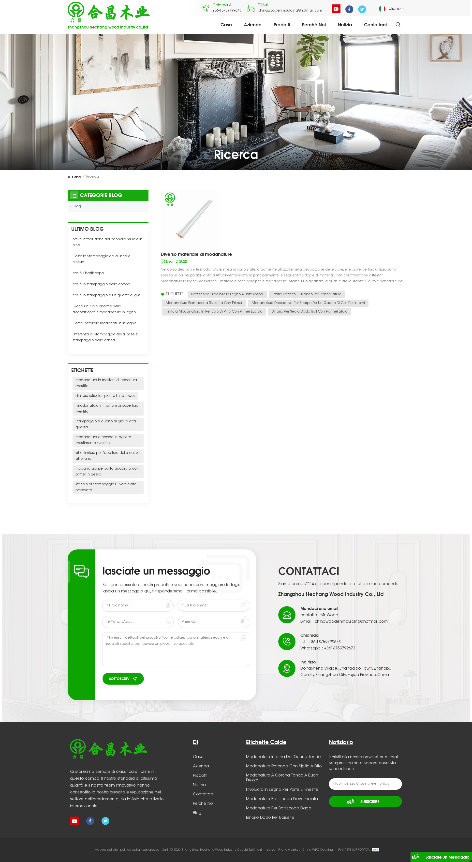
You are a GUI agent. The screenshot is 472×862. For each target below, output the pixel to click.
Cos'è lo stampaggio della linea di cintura (102, 259)
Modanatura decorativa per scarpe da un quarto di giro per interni (308, 303)
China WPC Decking (317, 849)
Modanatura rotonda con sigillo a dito (284, 766)
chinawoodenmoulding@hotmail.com (290, 11)
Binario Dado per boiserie (270, 818)
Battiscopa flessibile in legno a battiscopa (227, 294)
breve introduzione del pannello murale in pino (107, 242)
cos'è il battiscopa (88, 273)
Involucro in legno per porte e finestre (282, 790)
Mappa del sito (106, 849)
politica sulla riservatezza (140, 849)
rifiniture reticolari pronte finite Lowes (105, 396)
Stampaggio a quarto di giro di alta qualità (105, 424)
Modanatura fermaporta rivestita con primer (204, 303)
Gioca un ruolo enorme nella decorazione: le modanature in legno (104, 309)
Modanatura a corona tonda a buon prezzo (282, 778)
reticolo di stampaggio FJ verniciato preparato (105, 487)
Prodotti (282, 24)
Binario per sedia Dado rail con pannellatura (310, 312)
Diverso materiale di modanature (196, 254)
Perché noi (314, 24)
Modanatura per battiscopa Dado (278, 808)
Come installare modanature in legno (104, 323)
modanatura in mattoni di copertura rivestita (106, 383)
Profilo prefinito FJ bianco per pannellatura (307, 294)
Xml (165, 849)
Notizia (345, 24)
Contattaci (375, 24)
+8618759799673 (339, 648)
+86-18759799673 (226, 11)
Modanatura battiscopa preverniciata (282, 799)
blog (197, 813)
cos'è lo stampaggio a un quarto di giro (106, 295)
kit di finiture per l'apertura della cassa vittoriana (107, 456)
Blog (77, 206)
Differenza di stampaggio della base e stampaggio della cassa (105, 337)
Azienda (253, 24)
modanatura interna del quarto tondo (283, 757)
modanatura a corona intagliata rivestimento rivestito (103, 440)
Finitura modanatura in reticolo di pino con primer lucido (214, 312)
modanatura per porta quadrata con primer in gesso (107, 471)
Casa (226, 24)
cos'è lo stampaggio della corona (101, 284)
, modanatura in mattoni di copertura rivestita (106, 409)
